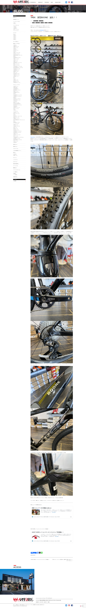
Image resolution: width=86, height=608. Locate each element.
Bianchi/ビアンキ (15, 81)
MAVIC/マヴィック (15, 117)
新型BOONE (42, 30)
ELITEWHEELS (15, 88)
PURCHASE (47, 2)
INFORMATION (32, 2)
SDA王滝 (14, 154)
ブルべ (14, 32)
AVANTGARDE (21, 2)
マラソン (14, 157)
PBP (14, 34)
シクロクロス (37, 22)
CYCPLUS (14, 101)
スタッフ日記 (15, 41)
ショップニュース (15, 21)
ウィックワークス (15, 123)
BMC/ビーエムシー (15, 63)
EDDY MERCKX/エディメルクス (17, 67)
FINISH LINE (15, 87)
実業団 (14, 173)
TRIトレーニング (15, 29)
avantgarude (50, 22)
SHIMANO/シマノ (15, 19)
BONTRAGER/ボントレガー (17, 139)
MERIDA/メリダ (15, 71)
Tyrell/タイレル (15, 47)
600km (14, 39)
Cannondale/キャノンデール (17, 66)
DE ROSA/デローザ (16, 73)
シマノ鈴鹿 (14, 174)
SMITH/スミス (15, 124)
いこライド (14, 159)
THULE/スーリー (15, 112)
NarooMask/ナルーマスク (16, 132)
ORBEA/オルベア (15, 46)
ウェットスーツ (15, 30)
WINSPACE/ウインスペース (17, 62)
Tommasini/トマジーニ (16, 82)
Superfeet (14, 142)
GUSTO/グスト (15, 50)
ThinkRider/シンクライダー (17, 96)
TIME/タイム (15, 61)
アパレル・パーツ (15, 84)
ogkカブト (14, 127)
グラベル (42, 22)
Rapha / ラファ (15, 91)
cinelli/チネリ (15, 133)
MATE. (14, 56)
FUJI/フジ (14, 72)
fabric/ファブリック (16, 113)
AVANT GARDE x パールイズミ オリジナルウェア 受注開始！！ (40, 559)
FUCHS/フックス (15, 129)
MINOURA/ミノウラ (16, 122)
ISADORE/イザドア (16, 92)
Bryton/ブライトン (15, 102)
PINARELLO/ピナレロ (16, 57)
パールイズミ (15, 111)
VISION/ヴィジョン (16, 118)
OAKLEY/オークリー (16, 107)
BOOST (14, 97)
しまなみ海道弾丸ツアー (16, 150)
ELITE (14, 93)
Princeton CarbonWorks (16, 103)
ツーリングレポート (16, 169)
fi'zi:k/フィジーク (15, 108)
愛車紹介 (14, 167)
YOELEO (14, 45)
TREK (33, 22)
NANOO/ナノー (15, 76)
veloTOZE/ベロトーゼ (16, 138)
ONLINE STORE (57, 2)
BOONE (46, 22)
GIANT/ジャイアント (16, 52)
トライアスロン (15, 25)
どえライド (14, 161)
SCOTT (14, 51)
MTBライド (14, 155)
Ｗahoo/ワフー (15, 86)
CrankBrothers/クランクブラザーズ (18, 137)
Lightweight (15, 106)
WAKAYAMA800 (15, 163)
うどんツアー (15, 148)
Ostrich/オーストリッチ (16, 134)
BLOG (52, 2)
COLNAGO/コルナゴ (16, 68)
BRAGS (14, 17)
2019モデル (14, 144)
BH (13, 77)
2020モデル (14, 146)
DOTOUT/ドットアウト (16, 98)
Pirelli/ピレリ (15, 128)
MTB (14, 152)
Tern (14, 78)
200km (14, 35)
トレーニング (15, 165)
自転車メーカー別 (15, 43)
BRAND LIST (40, 2)
